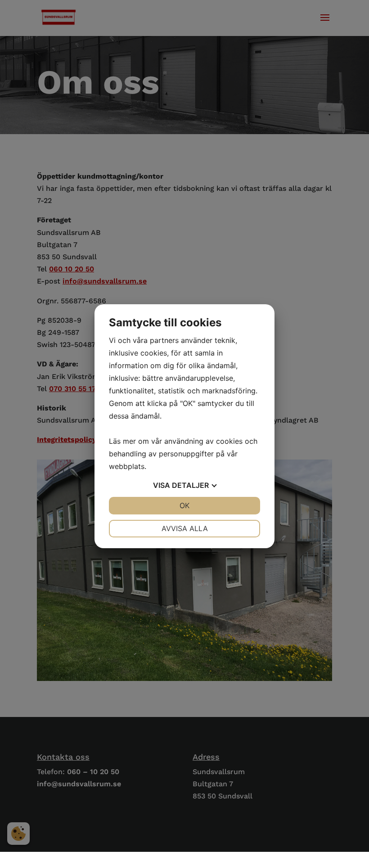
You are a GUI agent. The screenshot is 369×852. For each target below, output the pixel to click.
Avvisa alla (185, 528)
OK (184, 505)
